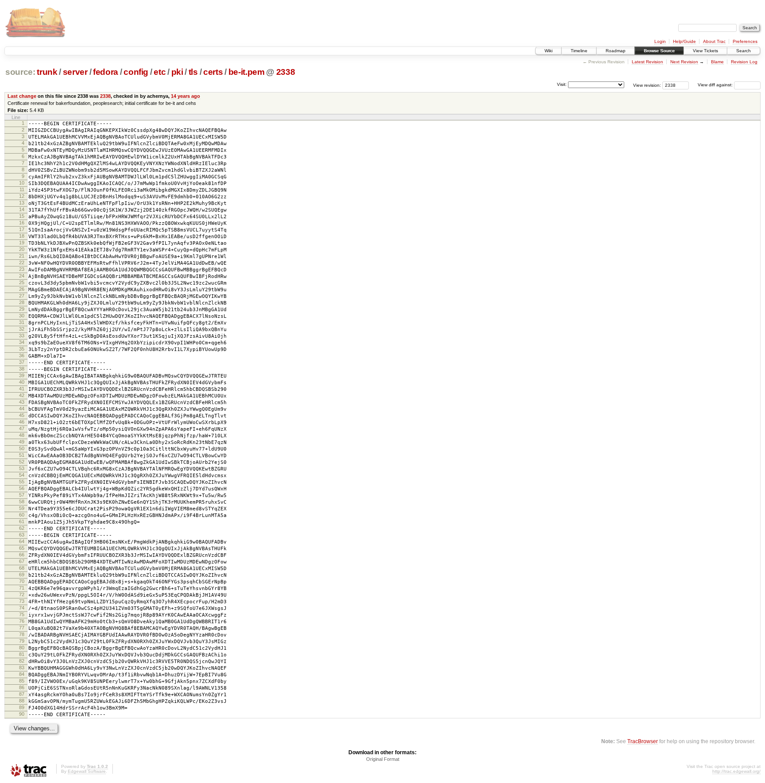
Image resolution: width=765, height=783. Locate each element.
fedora (105, 72)
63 (21, 534)
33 (21, 335)
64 (21, 541)
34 (21, 342)
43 (21, 402)
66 (21, 554)
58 (21, 501)
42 (21, 395)
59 (21, 508)
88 (21, 700)
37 (21, 362)
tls (193, 72)
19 (21, 242)
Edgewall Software (87, 771)
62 (21, 528)
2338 (285, 72)
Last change (22, 96)
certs (213, 72)
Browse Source (659, 50)
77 (21, 627)
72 (21, 594)
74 (21, 607)
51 (21, 455)
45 (21, 415)
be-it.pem (246, 72)
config (136, 72)
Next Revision (684, 61)
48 (21, 435)
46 (21, 421)
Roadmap (616, 50)
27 (21, 295)
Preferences (745, 41)
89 (21, 707)
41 (21, 388)
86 (21, 687)
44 (21, 408)
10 (21, 182)
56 (21, 488)
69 (21, 574)
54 (21, 475)
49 (21, 441)
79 (21, 641)
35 (21, 348)
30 (21, 315)
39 (21, 375)
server (75, 72)
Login (660, 41)
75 (21, 614)
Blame (717, 61)
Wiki (548, 50)
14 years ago (185, 96)
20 (21, 249)
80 (21, 647)
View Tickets (705, 50)
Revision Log (744, 61)
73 (21, 601)
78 (21, 634)
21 (21, 255)
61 (21, 521)
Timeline (579, 50)
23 (21, 269)
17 (21, 229)
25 (21, 282)
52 (21, 461)
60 (21, 514)
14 (21, 209)
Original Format (382, 759)
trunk (47, 72)
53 (21, 468)
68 (21, 568)
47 (21, 428)
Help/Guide (684, 41)
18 (21, 236)
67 (21, 561)
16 (21, 222)
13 (21, 202)
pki (177, 72)
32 (21, 329)
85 (21, 680)
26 (21, 289)
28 (21, 302)
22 (21, 262)
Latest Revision (647, 61)
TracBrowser (642, 741)
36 (21, 355)
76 (21, 621)
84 (21, 674)
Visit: (562, 84)
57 (21, 495)
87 (21, 694)
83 (21, 667)
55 (21, 481)
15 (21, 216)
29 (21, 309)
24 (21, 275)
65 (21, 548)
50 (21, 448)
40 (21, 382)
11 (21, 189)
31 (21, 322)
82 (21, 660)
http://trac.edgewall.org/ (736, 771)
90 (21, 714)
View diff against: (716, 84)
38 (21, 368)
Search (743, 50)
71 (21, 587)
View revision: (647, 84)
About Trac (714, 41)
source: (20, 72)
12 (21, 196)
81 (21, 654)
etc (160, 72)
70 (21, 581)
